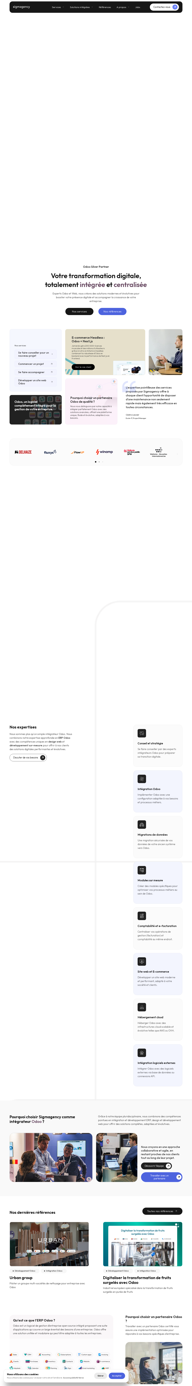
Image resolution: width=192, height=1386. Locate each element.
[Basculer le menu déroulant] (63, 7)
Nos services (79, 311)
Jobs (137, 7)
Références (105, 7)
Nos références (112, 311)
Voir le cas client (83, 367)
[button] (95, 462)
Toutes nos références (160, 1211)
